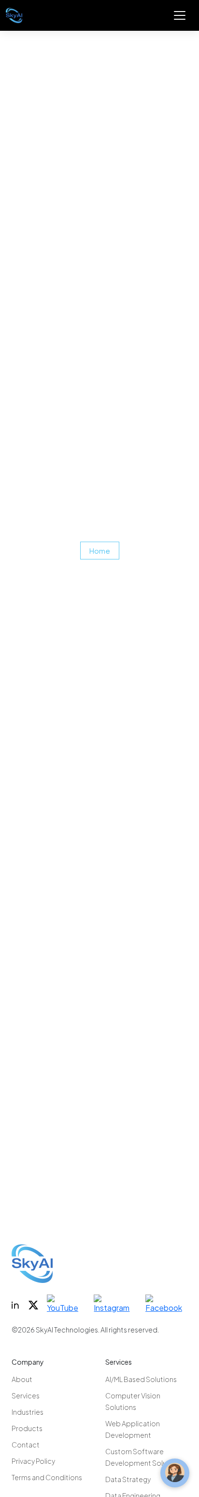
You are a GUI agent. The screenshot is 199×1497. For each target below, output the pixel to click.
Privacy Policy (33, 1461)
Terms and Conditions (47, 1477)
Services (26, 1395)
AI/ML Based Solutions (141, 1379)
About (22, 1379)
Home (99, 550)
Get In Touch (51, 1209)
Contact (26, 1444)
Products (27, 1428)
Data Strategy (128, 1479)
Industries (27, 1412)
